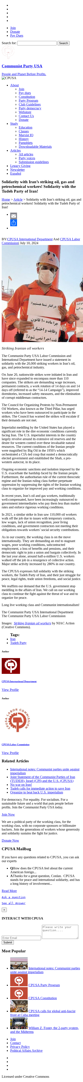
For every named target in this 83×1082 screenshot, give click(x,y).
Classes (24, 131)
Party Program (28, 100)
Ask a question (14, 897)
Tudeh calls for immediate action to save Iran (40, 788)
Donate (15, 31)
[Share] (45, 222)
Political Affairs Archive (26, 1050)
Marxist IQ (26, 135)
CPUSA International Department (30, 239)
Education (25, 127)
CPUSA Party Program (44, 985)
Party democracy (30, 108)
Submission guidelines (34, 162)
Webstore (25, 112)
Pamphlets (26, 143)
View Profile (10, 690)
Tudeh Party (18, 643)
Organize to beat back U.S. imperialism (36, 792)
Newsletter (17, 169)
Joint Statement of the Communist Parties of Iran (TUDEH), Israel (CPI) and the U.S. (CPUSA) (42, 779)
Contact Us (26, 116)
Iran (13, 639)
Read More (9, 891)
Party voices (27, 158)
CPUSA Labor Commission (15, 744)
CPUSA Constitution (43, 998)
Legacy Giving (20, 166)
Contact (15, 1043)
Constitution (27, 97)
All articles (26, 154)
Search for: (9, 43)
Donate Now (10, 840)
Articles (15, 150)
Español (15, 173)
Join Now (8, 814)
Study (14, 123)
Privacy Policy (20, 1047)
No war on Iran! (21, 784)
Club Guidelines (30, 104)
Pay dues (25, 93)
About (14, 85)
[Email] (45, 216)
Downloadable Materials (35, 146)
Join (13, 28)
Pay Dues (16, 35)
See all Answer (14, 903)
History (24, 139)
